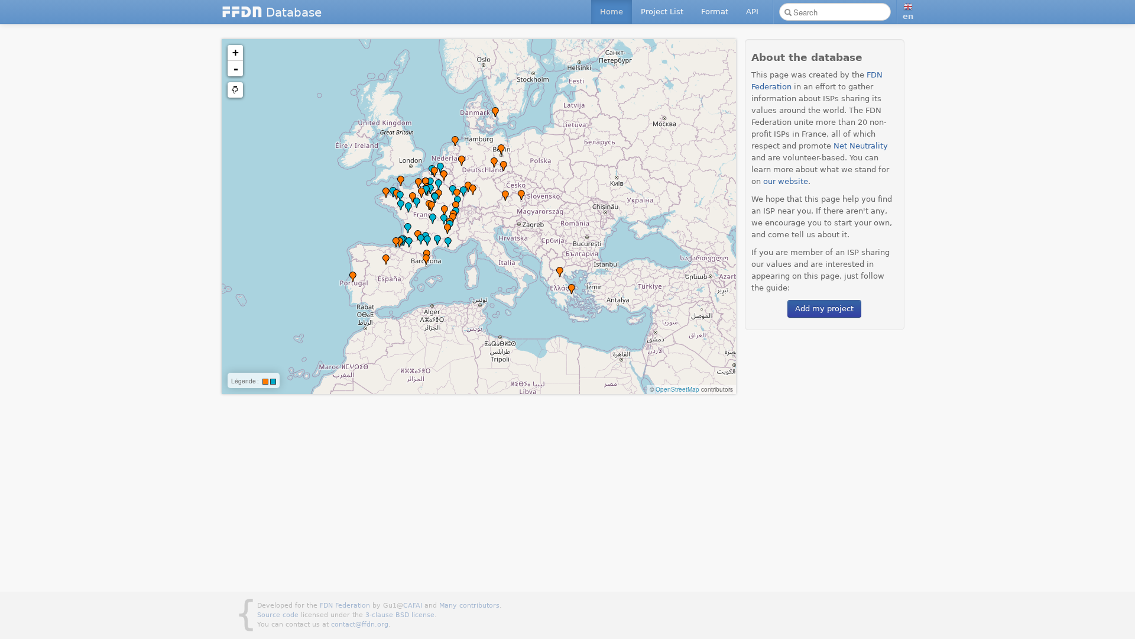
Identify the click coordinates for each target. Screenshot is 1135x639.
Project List (662, 11)
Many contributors (469, 605)
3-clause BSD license (399, 615)
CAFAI (412, 605)
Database (272, 12)
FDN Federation (345, 605)
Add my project (824, 308)
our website (785, 181)
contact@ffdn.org (359, 624)
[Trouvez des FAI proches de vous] (235, 90)
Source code (278, 615)
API (752, 11)
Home (611, 11)
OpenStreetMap (677, 389)
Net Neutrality (861, 145)
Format (714, 11)
